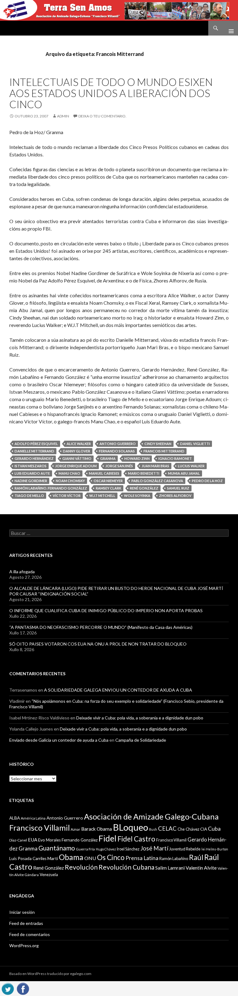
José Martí (154, 848)
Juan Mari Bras (155, 466)
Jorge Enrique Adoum (76, 466)
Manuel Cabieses (104, 473)
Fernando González (80, 839)
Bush (153, 829)
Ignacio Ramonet (175, 458)
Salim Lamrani (170, 868)
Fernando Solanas (117, 451)
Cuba (214, 828)
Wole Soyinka (137, 496)
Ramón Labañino (173, 858)
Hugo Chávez (106, 849)
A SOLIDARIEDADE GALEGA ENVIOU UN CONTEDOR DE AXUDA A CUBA (118, 690)
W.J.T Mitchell (102, 496)
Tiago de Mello (29, 496)
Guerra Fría (85, 849)
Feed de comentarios (29, 934)
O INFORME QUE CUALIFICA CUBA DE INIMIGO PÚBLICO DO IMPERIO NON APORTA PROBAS (106, 610)
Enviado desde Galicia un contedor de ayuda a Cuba (58, 740)
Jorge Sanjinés (119, 466)
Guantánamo (56, 848)
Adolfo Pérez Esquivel (36, 444)
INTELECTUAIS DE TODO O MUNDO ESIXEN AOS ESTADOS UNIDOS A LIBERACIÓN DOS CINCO (111, 93)
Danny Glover (76, 451)
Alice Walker (79, 444)
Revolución (81, 867)
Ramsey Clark (108, 488)
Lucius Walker (191, 466)
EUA (32, 839)
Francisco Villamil (171, 839)
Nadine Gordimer (31, 481)
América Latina (33, 818)
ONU (90, 858)
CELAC (167, 828)
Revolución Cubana (126, 867)
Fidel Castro (136, 839)
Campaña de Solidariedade (140, 740)
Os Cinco (111, 857)
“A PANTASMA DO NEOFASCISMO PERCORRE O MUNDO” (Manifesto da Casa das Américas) (100, 627)
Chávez (192, 829)
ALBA (14, 818)
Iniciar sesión (22, 912)
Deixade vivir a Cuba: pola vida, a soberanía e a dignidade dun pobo (139, 717)
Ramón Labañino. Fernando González (51, 488)
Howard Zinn (137, 458)
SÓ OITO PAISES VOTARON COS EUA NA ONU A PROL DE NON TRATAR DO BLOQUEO (98, 643)
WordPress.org (24, 945)
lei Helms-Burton (214, 849)
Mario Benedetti (143, 473)
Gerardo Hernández (34, 458)
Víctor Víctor (67, 496)
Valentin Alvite (201, 868)
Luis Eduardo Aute (32, 473)
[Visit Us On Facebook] (22, 988)
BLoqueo (130, 827)
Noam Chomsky (70, 481)
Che (181, 829)
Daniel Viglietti (195, 444)
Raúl (196, 857)
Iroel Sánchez (128, 848)
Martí (52, 858)
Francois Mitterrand (163, 451)
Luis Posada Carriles (27, 858)
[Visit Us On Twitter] (7, 988)
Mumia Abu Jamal (184, 473)
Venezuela (49, 874)
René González (144, 488)
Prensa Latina (142, 858)
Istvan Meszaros (30, 466)
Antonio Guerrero (117, 444)
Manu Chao (69, 473)
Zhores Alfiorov (175, 496)
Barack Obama (96, 829)
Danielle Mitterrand (34, 451)
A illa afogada (22, 571)
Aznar (75, 829)
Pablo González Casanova (157, 481)
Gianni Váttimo (76, 458)
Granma (108, 458)
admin (63, 116)
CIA (203, 829)
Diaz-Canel (18, 840)
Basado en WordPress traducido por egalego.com (50, 973)
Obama (71, 857)
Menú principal (228, 28)
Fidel (108, 838)
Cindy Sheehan (157, 444)
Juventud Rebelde (185, 848)
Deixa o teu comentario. (102, 116)
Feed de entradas (26, 923)
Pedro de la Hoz (207, 481)
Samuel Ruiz (178, 488)
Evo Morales (49, 839)
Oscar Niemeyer (108, 481)
